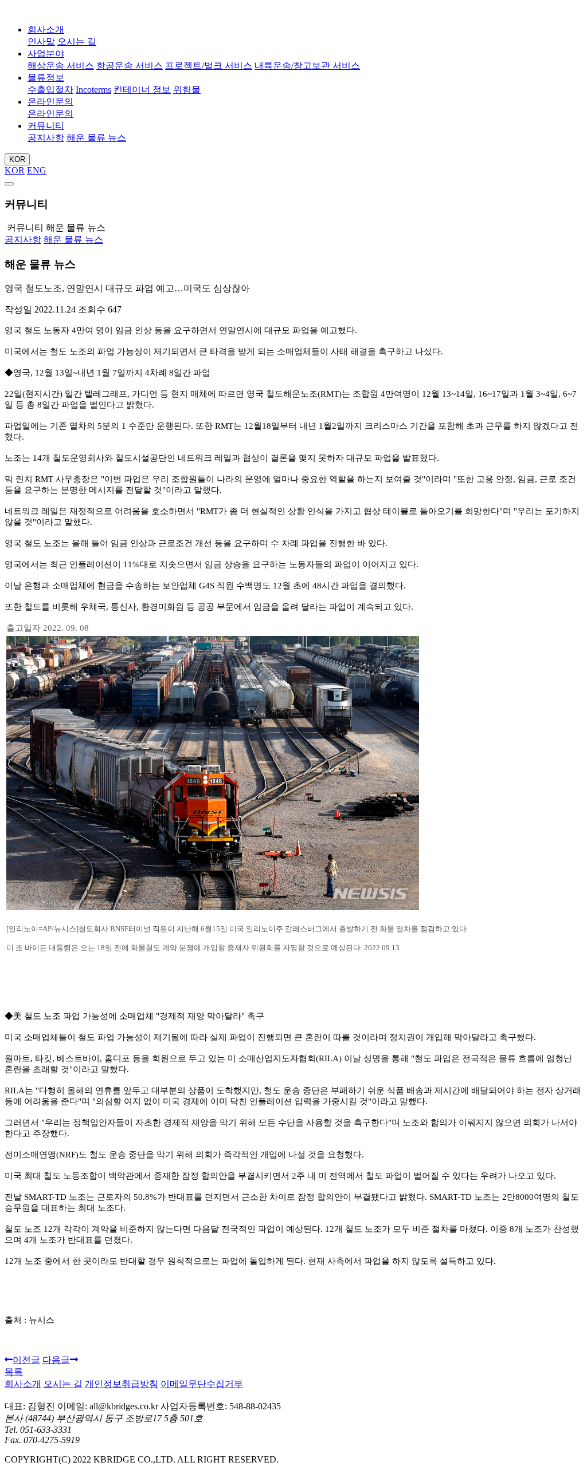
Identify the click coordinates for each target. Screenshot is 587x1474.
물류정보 (46, 77)
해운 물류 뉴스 (96, 138)
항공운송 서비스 (129, 65)
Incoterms (93, 89)
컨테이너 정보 (142, 89)
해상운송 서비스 (61, 65)
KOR (17, 159)
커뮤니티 (46, 126)
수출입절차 (50, 89)
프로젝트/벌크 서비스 (208, 65)
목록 (14, 1372)
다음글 (56, 1360)
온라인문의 (50, 101)
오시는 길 (76, 41)
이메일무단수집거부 (202, 1384)
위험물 (187, 89)
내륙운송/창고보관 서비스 (307, 65)
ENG (36, 170)
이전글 (26, 1360)
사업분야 (46, 53)
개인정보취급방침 (121, 1384)
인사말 (41, 41)
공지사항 (46, 138)
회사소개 (46, 29)
